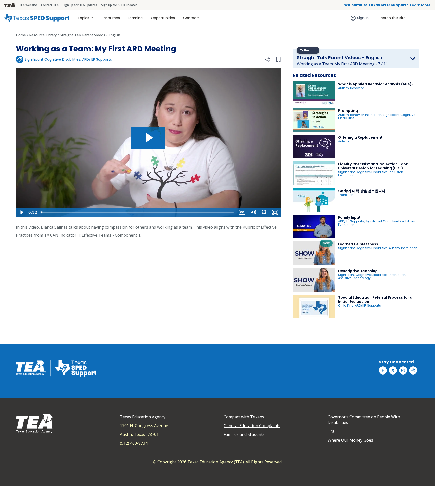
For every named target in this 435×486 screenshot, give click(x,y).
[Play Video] (21, 212)
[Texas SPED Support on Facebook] (383, 370)
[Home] (36, 18)
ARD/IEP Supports (97, 59)
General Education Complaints (252, 425)
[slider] (137, 212)
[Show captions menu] (242, 212)
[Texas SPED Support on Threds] (413, 370)
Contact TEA (50, 5)
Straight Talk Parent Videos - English (90, 35)
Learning (135, 17)
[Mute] (253, 212)
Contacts (191, 17)
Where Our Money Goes (350, 440)
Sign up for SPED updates (119, 5)
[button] (267, 59)
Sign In (363, 17)
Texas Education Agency (142, 417)
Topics (83, 17)
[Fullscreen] (275, 212)
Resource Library (43, 35)
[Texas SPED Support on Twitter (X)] (393, 370)
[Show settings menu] (264, 212)
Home (21, 35)
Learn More (420, 5)
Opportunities (163, 17)
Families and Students (244, 434)
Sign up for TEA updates (80, 5)
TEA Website (28, 5)
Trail (332, 431)
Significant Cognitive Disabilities (52, 59)
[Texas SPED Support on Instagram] (403, 370)
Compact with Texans (244, 417)
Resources (111, 17)
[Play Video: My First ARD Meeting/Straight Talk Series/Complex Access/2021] (148, 138)
